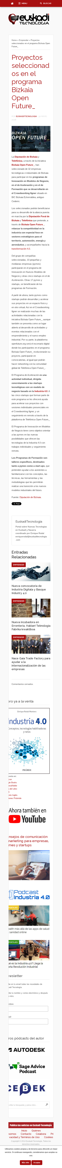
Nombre (10, 1004)
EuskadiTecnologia (26, 116)
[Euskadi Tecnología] (28, 24)
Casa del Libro (11, 789)
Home (14, 40)
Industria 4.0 (40, 391)
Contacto (26, 1134)
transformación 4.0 (21, 248)
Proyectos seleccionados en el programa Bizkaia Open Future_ (31, 81)
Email (8, 1017)
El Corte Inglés (11, 795)
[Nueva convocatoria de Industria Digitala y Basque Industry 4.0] (31, 580)
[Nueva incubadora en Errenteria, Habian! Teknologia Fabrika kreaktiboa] (31, 616)
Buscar (47, 3)
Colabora (41, 1134)
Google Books (11, 782)
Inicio (24, 1130)
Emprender (23, 40)
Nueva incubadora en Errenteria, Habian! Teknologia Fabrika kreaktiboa (31, 626)
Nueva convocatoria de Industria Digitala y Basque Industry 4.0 (29, 589)
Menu (24, 3)
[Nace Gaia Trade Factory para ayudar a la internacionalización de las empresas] (31, 653)
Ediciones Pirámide (13, 798)
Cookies (48, 1137)
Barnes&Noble (11, 786)
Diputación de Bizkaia (30, 497)
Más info (25, 1163)
